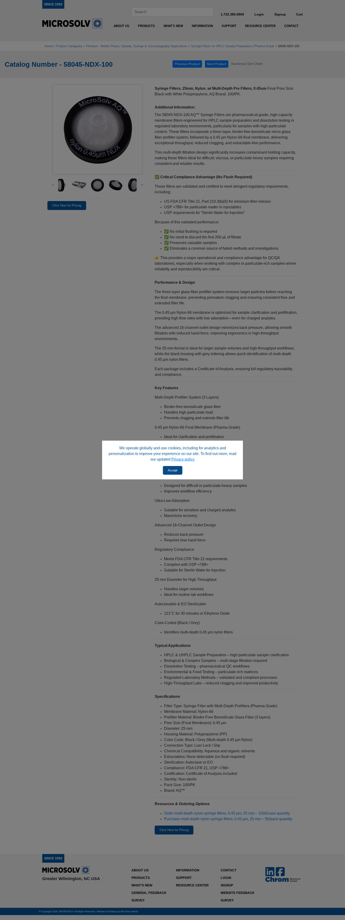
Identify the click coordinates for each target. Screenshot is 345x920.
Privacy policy (183, 459)
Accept (172, 470)
